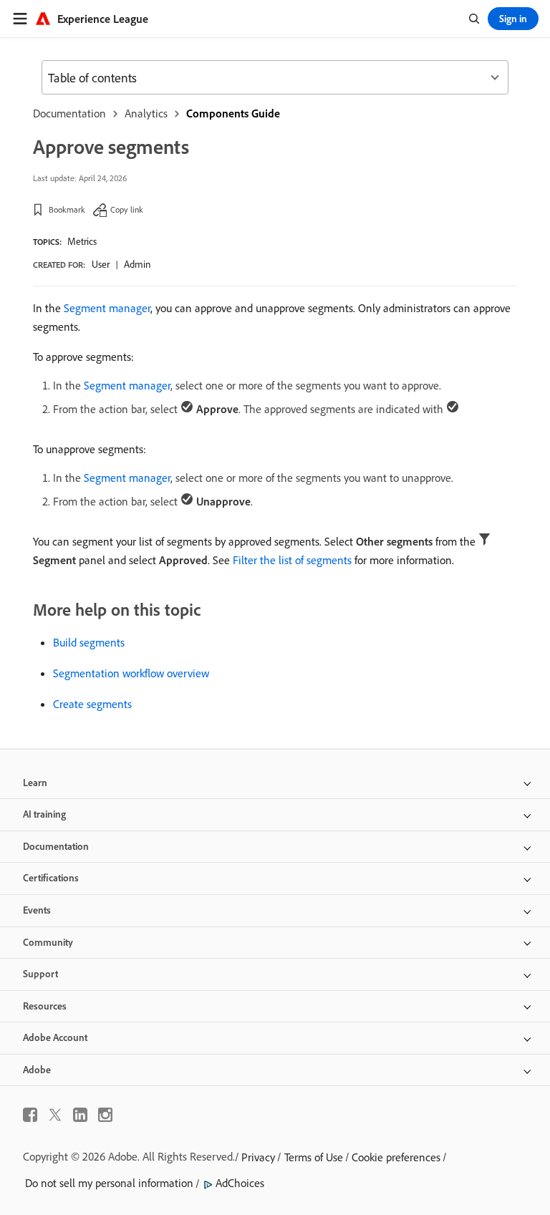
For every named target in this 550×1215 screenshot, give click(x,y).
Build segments (89, 642)
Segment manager (107, 308)
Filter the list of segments (292, 560)
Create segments (92, 704)
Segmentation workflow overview (131, 673)
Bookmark (67, 209)
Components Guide (233, 113)
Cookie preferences (396, 1157)
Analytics (146, 113)
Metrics (82, 241)
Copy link (126, 209)
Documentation (69, 113)
